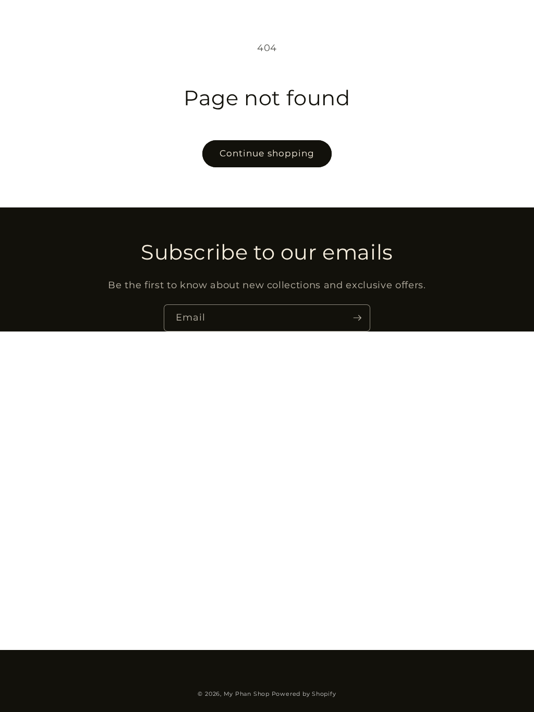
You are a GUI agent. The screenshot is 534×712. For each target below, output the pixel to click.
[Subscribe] (357, 318)
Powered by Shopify (304, 693)
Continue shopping (267, 153)
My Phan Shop (247, 693)
